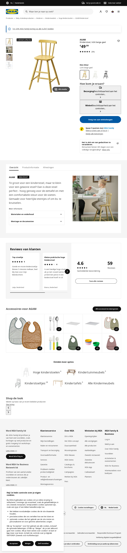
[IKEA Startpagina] (12, 11)
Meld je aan (109, 444)
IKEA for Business (112, 466)
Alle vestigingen (91, 441)
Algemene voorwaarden (66, 533)
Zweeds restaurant (92, 455)
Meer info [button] (106, 150)
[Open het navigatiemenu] (118, 11)
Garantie (43, 464)
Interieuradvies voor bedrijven (113, 471)
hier (8, 533)
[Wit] (95, 75)
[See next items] (67, 271)
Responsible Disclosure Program (109, 533)
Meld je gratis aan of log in (96, 130)
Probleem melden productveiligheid (47, 470)
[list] (38, 271)
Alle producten (90, 445)
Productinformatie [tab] (30, 167)
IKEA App (88, 467)
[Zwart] (106, 75)
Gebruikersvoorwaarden (86, 533)
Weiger (28, 543)
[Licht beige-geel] (84, 75)
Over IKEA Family (112, 449)
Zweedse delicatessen (90, 461)
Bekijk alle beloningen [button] (94, 134)
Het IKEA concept (71, 441)
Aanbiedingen (90, 450)
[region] (44, 66)
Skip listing (10, 404)
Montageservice (46, 484)
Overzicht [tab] (13, 167)
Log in (107, 439)
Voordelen (109, 453)
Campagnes (69, 472)
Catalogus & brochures (69, 465)
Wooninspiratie (70, 450)
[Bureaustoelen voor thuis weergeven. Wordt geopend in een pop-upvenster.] (73, 323)
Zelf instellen (43, 543)
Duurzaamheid (70, 445)
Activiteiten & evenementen (110, 459)
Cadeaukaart (90, 472)
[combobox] (57, 12)
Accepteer (14, 543)
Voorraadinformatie (48, 455)
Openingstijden (91, 436)
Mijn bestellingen (47, 441)
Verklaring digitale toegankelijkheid (108, 537)
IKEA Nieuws (69, 455)
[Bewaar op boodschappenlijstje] (118, 40)
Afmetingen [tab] (48, 167)
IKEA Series (69, 460)
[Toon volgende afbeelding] (66, 66)
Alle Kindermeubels (101, 383)
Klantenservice (46, 436)
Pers (66, 481)
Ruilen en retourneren (49, 445)
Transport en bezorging (49, 450)
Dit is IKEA (68, 436)
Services (43, 460)
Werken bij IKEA (70, 477)
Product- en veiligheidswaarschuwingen (51, 478)
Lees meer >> (11, 451)
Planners (88, 477)
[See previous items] (8, 408)
